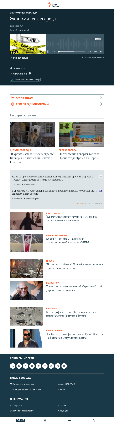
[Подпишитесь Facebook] (19, 366)
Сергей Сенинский (19, 30)
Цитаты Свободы (20, 150)
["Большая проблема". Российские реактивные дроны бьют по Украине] (26, 268)
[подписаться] (64, 366)
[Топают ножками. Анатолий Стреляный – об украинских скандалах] (26, 290)
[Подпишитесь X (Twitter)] (25, 366)
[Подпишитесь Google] (12, 366)
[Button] (17, 69)
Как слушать (16, 406)
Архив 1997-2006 (66, 384)
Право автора (52, 283)
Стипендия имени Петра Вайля (25, 389)
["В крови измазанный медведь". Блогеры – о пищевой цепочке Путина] (32, 134)
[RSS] (51, 366)
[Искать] (94, 420)
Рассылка (63, 406)
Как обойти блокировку (22, 411)
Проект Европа (68, 150)
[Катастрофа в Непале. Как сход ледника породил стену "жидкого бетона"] (26, 316)
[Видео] (69, 420)
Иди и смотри (53, 213)
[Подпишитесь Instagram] (44, 366)
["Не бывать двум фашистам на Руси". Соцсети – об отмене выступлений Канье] (26, 338)
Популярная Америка (56, 235)
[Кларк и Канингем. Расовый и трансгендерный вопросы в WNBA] (26, 243)
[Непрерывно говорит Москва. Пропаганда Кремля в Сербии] (81, 134)
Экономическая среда (23, 13)
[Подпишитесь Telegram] (38, 366)
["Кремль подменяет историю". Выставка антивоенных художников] (26, 221)
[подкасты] (45, 420)
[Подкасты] (57, 366)
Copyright (63, 411)
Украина (50, 261)
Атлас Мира (51, 309)
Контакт (62, 389)
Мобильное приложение (22, 384)
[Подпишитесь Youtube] (32, 366)
